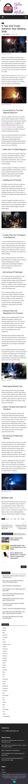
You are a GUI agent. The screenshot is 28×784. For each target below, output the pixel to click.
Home (3, 20)
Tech (3, 707)
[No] (26, 778)
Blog (3, 632)
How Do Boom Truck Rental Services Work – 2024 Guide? (7, 527)
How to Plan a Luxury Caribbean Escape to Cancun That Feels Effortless (12, 581)
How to (7, 518)
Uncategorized (6, 716)
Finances (4, 656)
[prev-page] (3, 562)
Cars (3, 639)
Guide (4, 663)
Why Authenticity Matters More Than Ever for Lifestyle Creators (13, 576)
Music (4, 683)
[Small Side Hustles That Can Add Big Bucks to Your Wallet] (5, 547)
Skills (15, 518)
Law (3, 674)
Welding (22, 518)
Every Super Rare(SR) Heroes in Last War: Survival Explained (12, 617)
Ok (14, 781)
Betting (4, 630)
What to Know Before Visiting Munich (11, 585)
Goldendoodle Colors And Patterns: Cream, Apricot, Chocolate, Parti (13, 599)
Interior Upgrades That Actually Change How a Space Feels (13, 589)
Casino (4, 642)
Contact (4, 772)
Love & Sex (5, 679)
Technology (5, 709)
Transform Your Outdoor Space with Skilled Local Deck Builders (13, 604)
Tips (6, 20)
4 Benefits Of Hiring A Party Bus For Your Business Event (20, 527)
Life (3, 676)
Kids (3, 672)
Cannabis (4, 637)
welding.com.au (20, 75)
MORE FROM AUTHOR (19, 534)
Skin (3, 700)
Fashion (4, 651)
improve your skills (19, 508)
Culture (4, 646)
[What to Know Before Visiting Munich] (5, 539)
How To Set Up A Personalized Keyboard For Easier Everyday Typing (13, 594)
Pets (3, 693)
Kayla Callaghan (6, 34)
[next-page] (5, 562)
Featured (4, 653)
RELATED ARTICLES (7, 534)
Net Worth (5, 686)
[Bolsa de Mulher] (14, 8)
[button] (2, 17)
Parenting (5, 688)
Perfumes (4, 690)
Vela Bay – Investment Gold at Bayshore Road (13, 608)
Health (4, 665)
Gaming (4, 660)
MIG (16, 321)
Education (5, 649)
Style (3, 704)
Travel (4, 714)
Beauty (4, 628)
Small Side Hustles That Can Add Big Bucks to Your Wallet (18, 547)
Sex (3, 697)
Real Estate (5, 695)
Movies (4, 681)
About (3, 770)
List (11, 518)
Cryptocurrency (6, 644)
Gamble (4, 658)
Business (4, 635)
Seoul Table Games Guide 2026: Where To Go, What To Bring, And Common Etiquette (13, 612)
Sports (4, 702)
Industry (4, 670)
